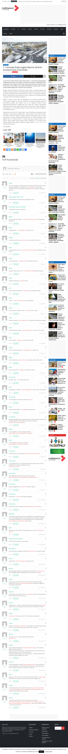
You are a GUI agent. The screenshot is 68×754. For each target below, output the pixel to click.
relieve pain (28, 310)
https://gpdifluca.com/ (28, 350)
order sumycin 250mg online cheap (30, 219)
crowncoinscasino (41, 571)
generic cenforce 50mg (23, 360)
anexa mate (25, 290)
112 (18, 29)
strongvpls (23, 409)
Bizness (36, 29)
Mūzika (30, 29)
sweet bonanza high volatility (24, 583)
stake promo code (13, 616)
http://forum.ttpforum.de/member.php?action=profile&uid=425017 (23, 477)
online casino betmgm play (21, 561)
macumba (43, 605)
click (18, 379)
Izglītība (49, 29)
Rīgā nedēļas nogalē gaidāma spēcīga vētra (27, 1)
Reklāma (31, 736)
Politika (42, 29)
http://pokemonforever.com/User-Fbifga (32, 506)
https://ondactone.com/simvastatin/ (32, 453)
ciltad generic (22, 370)
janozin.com (24, 486)
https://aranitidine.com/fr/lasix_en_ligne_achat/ (19, 444)
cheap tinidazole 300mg (29, 270)
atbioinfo (22, 280)
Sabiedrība (6, 29)
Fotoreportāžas (45, 733)
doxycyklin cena (12, 638)
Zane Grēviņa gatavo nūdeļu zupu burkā (62, 364)
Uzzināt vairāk (48, 751)
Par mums (31, 732)
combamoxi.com (20, 340)
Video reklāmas (45, 735)
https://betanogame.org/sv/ (29, 664)
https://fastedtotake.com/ (28, 330)
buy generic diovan (23, 261)
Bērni (10, 33)
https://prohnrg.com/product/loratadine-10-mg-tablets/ (20, 433)
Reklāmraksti (44, 731)
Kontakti (31, 727)
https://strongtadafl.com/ (27, 389)
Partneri (30, 734)
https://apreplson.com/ (24, 320)
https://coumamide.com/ (19, 300)
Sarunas (56, 29)
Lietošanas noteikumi (33, 729)
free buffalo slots (30, 594)
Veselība (24, 29)
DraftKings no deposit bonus (20, 626)
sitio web (30, 399)
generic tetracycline (25, 240)
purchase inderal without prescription (29, 250)
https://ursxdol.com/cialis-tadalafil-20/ (17, 422)
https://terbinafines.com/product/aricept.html (18, 521)
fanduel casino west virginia (30, 647)
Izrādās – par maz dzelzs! (61, 409)
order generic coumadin (14, 466)
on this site (18, 496)
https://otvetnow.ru (31, 551)
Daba (61, 29)
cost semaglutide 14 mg (22, 230)
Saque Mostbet (42, 677)
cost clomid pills (30, 187)
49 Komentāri (14, 72)
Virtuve (5, 33)
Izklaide (13, 29)
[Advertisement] (43, 14)
